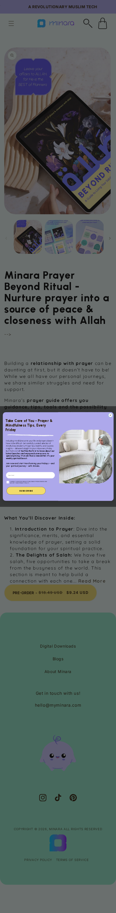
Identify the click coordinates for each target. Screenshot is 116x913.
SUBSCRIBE (26, 490)
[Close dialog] (110, 415)
